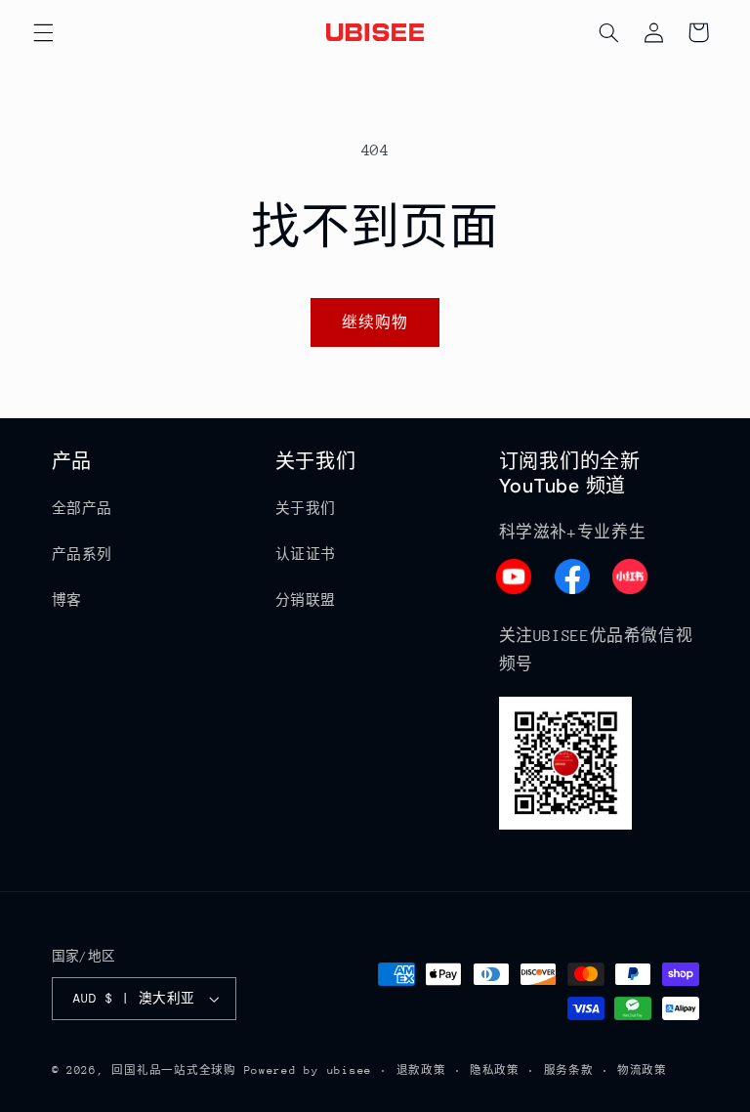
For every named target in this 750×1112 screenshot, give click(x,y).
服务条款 (569, 1070)
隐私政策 (495, 1070)
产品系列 (82, 554)
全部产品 (82, 508)
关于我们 (306, 508)
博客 (67, 600)
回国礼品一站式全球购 (173, 1070)
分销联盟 (306, 600)
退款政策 (421, 1070)
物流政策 (642, 1070)
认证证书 (306, 554)
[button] (43, 32)
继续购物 (375, 322)
